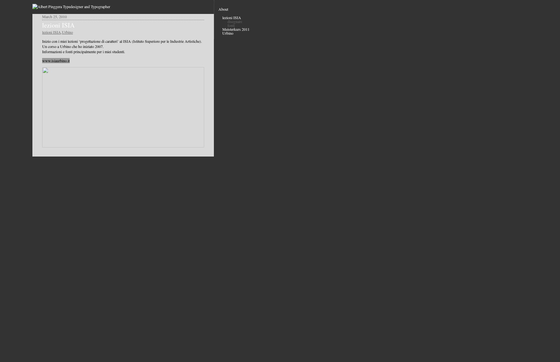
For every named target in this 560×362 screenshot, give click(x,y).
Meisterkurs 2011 (236, 29)
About (223, 9)
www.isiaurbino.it (56, 60)
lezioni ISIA (58, 25)
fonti (231, 25)
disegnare (235, 21)
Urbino (67, 32)
